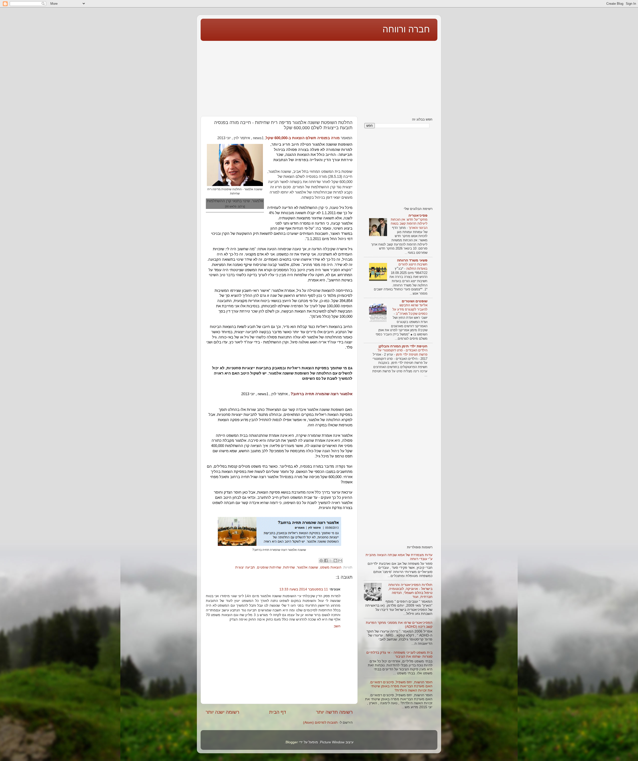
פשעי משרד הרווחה (412, 260)
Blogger (292, 742)
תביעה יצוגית (245, 567)
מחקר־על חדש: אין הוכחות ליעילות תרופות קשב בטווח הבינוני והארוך (409, 224)
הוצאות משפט (330, 567)
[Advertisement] (319, 77)
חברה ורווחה (406, 29)
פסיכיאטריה (417, 215)
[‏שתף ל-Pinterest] (321, 560)
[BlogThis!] (335, 560)
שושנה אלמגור (307, 567)
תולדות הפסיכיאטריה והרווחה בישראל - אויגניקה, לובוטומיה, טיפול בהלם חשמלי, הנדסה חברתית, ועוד (410, 591)
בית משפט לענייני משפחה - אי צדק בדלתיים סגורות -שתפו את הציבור (399, 654)
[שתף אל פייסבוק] (325, 560)
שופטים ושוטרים (414, 301)
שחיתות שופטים (269, 567)
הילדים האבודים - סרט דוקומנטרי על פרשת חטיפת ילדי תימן (402, 352)
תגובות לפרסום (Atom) (320, 722)
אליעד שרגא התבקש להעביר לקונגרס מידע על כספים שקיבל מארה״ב (410, 309)
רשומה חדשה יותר (334, 712)
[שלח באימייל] (340, 560)
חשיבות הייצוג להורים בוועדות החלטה (413, 266)
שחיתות (289, 567)
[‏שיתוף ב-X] (330, 560)
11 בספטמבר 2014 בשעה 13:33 (303, 589)
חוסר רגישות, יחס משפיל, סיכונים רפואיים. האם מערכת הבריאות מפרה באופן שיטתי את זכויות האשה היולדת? (400, 686)
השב (337, 626)
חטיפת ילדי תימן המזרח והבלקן (403, 346)
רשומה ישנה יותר (222, 712)
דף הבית (277, 712)
